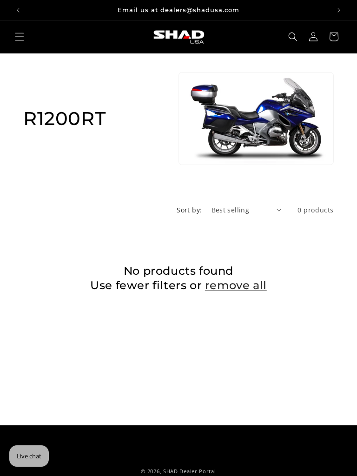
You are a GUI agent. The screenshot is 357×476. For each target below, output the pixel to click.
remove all (236, 285)
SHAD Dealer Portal (189, 471)
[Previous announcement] (18, 10)
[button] (19, 36)
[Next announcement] (339, 10)
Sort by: (189, 209)
